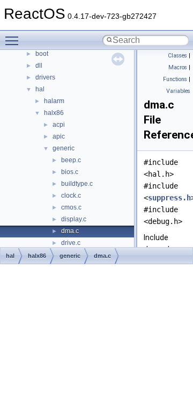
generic (64, 148)
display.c (73, 219)
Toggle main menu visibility (14, 40)
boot (41, 53)
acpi (59, 124)
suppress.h (169, 197)
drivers (45, 77)
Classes (177, 55)
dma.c (70, 231)
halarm (54, 101)
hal (39, 89)
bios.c (69, 172)
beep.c (71, 160)
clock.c (71, 195)
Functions (175, 79)
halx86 (54, 113)
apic (59, 136)
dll (38, 65)
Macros (177, 67)
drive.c (70, 243)
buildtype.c (77, 183)
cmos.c (71, 207)
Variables (178, 91)
